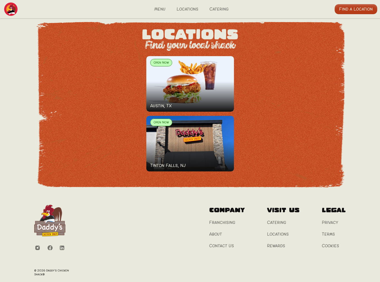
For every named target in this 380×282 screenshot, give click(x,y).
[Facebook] (49, 247)
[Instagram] (37, 247)
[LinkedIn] (62, 247)
